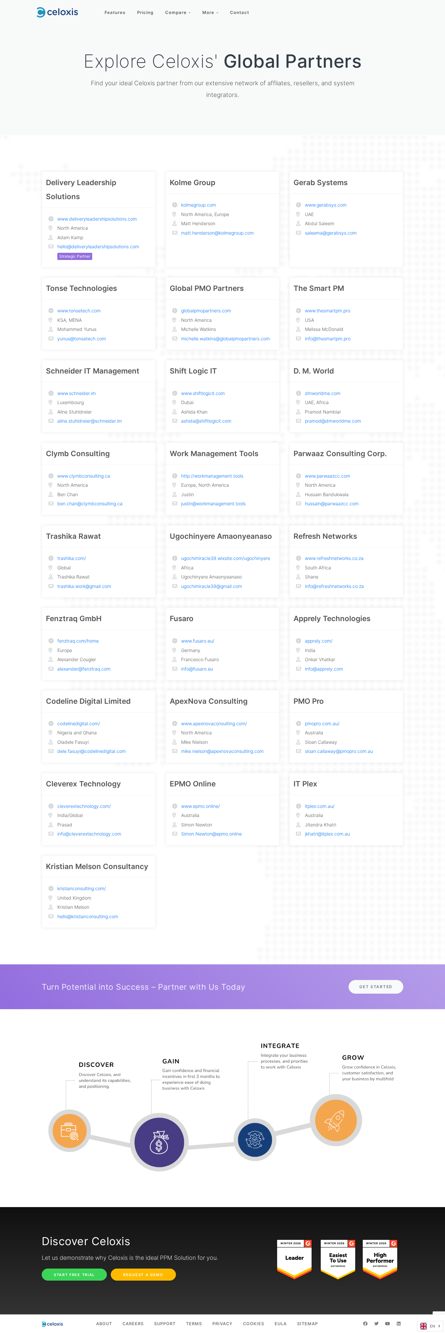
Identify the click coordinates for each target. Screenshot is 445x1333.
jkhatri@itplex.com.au (327, 834)
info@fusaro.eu (197, 669)
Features (115, 12)
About (104, 1323)
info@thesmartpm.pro (328, 338)
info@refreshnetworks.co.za (334, 586)
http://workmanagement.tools (212, 476)
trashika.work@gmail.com (84, 586)
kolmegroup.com (198, 205)
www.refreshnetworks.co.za (334, 558)
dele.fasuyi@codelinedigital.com (91, 751)
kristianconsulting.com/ (81, 888)
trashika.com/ (71, 558)
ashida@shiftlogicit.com (206, 421)
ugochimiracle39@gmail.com (211, 586)
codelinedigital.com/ (78, 723)
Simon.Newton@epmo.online (211, 834)
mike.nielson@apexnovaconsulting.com (222, 751)
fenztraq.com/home (78, 641)
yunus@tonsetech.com (81, 338)
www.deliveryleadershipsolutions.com (97, 219)
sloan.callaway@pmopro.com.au (339, 751)
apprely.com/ (319, 641)
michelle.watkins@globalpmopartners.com (225, 338)
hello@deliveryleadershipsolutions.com (98, 246)
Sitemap (307, 1323)
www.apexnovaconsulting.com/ (214, 723)
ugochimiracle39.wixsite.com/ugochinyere (225, 558)
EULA (281, 1323)
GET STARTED (376, 986)
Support (165, 1323)
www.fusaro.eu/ (197, 641)
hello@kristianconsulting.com (87, 916)
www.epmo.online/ (200, 806)
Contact (239, 12)
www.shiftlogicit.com (203, 393)
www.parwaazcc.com (327, 476)
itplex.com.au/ (320, 806)
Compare (177, 12)
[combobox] (430, 1326)
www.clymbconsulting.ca (83, 476)
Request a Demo (143, 1274)
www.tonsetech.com (79, 310)
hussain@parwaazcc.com (332, 503)
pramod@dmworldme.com (333, 421)
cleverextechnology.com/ (84, 806)
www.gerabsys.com (326, 205)
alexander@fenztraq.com (83, 669)
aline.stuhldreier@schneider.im (89, 421)
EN (432, 1326)
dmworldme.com (322, 393)
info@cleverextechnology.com (89, 834)
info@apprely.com (324, 669)
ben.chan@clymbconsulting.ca (89, 503)
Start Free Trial (74, 1274)
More (209, 12)
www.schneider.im (76, 393)
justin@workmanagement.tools (213, 503)
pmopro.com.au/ (322, 723)
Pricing (145, 12)
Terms (194, 1323)
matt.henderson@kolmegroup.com (217, 233)
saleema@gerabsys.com (331, 233)
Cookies (253, 1323)
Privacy (222, 1323)
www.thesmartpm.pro (327, 310)
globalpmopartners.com (206, 310)
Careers (133, 1323)
